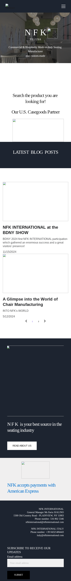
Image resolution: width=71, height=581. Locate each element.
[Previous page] (26, 321)
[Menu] (63, 6)
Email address (14, 556)
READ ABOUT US (22, 445)
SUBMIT (18, 575)
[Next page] (45, 321)
